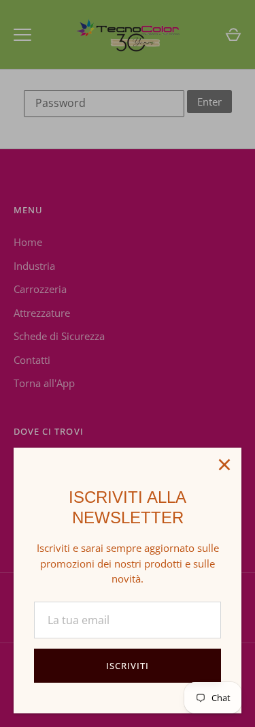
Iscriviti (127, 666)
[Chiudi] (224, 465)
